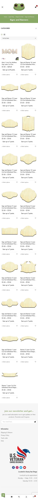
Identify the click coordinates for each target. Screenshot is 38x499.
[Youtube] (24, 467)
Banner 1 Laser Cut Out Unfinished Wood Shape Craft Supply (9, 387)
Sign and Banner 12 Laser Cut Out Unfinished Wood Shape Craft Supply (28, 136)
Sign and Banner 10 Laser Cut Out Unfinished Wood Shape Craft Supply (28, 172)
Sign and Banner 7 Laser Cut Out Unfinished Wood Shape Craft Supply (9, 244)
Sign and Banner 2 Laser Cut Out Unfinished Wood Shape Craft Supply (28, 316)
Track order (4, 438)
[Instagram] (17, 467)
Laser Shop (11, 17)
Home (5, 17)
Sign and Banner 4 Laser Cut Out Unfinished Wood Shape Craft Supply (28, 280)
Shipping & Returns (6, 432)
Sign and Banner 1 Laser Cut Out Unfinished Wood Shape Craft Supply (9, 352)
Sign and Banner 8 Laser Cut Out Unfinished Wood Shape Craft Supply (28, 208)
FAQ (2, 441)
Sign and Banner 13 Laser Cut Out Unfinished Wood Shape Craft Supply (9, 136)
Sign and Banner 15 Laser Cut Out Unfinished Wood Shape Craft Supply (9, 100)
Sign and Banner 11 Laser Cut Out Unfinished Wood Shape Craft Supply (9, 172)
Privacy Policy (5, 435)
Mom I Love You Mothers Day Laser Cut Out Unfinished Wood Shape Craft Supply (9, 65)
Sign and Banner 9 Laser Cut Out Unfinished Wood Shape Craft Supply (9, 208)
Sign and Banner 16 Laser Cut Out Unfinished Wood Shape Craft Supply (28, 64)
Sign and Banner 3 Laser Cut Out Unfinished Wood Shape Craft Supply (9, 316)
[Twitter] (20, 467)
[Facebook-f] (13, 467)
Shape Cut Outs (19, 17)
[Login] (26, 496)
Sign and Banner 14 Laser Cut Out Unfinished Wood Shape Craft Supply (28, 100)
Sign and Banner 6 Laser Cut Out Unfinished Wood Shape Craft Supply (28, 244)
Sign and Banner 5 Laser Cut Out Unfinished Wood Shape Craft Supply (9, 280)
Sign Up (35, 422)
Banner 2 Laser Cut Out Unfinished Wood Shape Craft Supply (27, 352)
